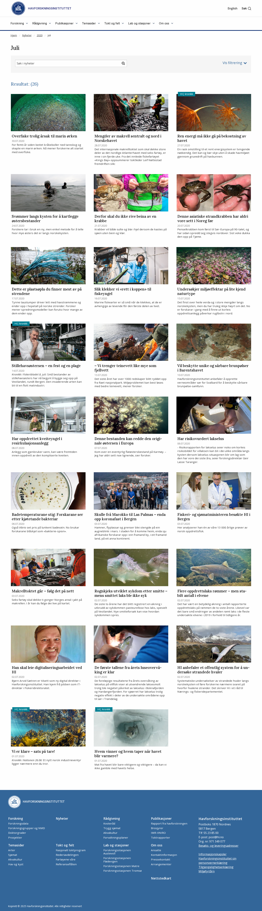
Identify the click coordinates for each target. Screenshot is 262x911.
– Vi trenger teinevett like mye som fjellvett (125, 368)
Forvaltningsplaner (115, 837)
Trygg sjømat (111, 828)
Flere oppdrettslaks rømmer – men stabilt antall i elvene (211, 593)
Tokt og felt (65, 845)
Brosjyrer (157, 828)
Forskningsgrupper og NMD (26, 828)
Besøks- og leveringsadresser (218, 846)
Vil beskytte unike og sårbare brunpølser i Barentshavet (213, 368)
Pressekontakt (160, 859)
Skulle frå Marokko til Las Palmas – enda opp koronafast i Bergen (130, 516)
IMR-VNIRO (158, 832)
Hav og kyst (15, 864)
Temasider (16, 845)
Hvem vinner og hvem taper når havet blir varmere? (127, 753)
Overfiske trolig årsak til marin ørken (44, 136)
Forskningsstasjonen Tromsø (122, 870)
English (232, 8)
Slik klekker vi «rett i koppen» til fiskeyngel (122, 291)
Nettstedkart (161, 878)
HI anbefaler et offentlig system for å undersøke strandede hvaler (213, 670)
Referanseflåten (66, 864)
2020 (39, 35)
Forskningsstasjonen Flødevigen (117, 859)
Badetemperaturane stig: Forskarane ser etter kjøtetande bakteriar (47, 516)
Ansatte (156, 850)
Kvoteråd (109, 823)
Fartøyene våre (65, 859)
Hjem (14, 35)
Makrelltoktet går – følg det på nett (43, 591)
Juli (49, 35)
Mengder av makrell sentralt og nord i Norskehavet (127, 138)
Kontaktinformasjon (164, 855)
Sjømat (12, 855)
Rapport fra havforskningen (169, 823)
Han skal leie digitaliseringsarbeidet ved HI (47, 670)
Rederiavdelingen (67, 855)
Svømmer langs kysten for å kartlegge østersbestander (45, 218)
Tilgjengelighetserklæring (216, 867)
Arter (11, 850)
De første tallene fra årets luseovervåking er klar (127, 670)
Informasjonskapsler (213, 854)
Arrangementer (161, 864)
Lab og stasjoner (116, 845)
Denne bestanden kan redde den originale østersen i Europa (128, 441)
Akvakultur (110, 832)
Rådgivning (111, 818)
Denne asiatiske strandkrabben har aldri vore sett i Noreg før (212, 218)
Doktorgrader (17, 832)
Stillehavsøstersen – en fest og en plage (46, 366)
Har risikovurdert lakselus (200, 439)
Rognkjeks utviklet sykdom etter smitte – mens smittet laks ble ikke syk (130, 593)
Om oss (156, 845)
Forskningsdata (18, 823)
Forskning (15, 818)
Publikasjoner (161, 818)
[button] (246, 8)
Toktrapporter (160, 837)
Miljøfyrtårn (207, 871)
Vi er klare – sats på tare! (33, 751)
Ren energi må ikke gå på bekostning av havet (211, 138)
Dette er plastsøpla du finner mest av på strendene (47, 291)
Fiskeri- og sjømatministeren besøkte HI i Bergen (213, 516)
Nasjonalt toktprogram (71, 850)
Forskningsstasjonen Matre (121, 866)
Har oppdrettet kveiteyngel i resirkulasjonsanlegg (37, 441)
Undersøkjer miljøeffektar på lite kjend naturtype (211, 291)
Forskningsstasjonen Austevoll (117, 851)
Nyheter (27, 35)
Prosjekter (15, 837)
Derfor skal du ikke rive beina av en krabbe (125, 218)
